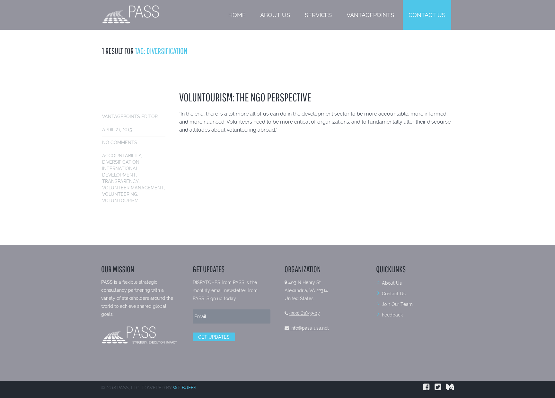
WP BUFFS (184, 387)
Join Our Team (397, 304)
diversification (120, 162)
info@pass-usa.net (309, 328)
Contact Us (427, 15)
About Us (275, 15)
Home (237, 15)
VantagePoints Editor (130, 116)
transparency (120, 181)
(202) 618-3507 (304, 313)
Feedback (392, 314)
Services (318, 15)
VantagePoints (370, 15)
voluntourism (120, 200)
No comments (119, 142)
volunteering (119, 194)
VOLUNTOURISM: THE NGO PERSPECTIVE (245, 97)
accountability (121, 155)
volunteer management (133, 187)
